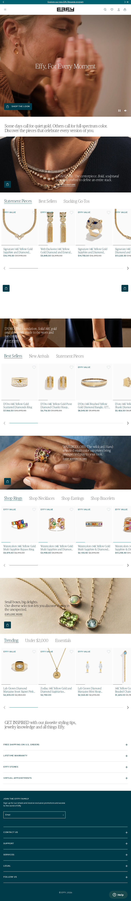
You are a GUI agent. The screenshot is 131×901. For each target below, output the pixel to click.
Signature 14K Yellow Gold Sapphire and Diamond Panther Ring (92, 250)
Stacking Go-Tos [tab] (77, 201)
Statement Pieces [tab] (18, 201)
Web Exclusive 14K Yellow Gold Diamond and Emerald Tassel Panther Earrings (56, 250)
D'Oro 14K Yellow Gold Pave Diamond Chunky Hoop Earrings (56, 405)
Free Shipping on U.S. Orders (21, 744)
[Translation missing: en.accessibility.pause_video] (119, 111)
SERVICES (8, 854)
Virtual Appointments (17, 778)
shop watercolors (75, 459)
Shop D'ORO (12, 341)
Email (7, 815)
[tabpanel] (66, 240)
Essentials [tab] (63, 640)
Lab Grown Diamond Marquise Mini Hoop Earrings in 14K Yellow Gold (93, 690)
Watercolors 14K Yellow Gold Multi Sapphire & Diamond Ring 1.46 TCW (94, 547)
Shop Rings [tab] (13, 498)
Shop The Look (21, 106)
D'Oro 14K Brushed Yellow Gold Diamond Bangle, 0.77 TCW (93, 405)
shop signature (66, 184)
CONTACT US (10, 832)
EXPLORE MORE (14, 614)
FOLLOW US (10, 877)
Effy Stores (10, 767)
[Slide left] (4, 268)
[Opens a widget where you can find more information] (118, 895)
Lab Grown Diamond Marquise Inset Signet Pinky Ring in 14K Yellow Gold (19, 690)
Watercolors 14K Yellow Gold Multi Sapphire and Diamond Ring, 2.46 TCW (57, 547)
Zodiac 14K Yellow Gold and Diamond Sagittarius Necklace (56, 690)
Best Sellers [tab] (48, 201)
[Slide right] (128, 268)
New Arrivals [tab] (39, 356)
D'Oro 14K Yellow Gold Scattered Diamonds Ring (17, 405)
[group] (65, 2)
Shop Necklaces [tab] (42, 498)
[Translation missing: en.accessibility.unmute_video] (125, 111)
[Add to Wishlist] (34, 212)
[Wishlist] (112, 9)
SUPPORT (8, 843)
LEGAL (7, 866)
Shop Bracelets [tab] (103, 498)
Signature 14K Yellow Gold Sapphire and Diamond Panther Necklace (18, 250)
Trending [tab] (11, 640)
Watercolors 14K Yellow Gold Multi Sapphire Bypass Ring (19, 547)
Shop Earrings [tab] (73, 498)
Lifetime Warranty (15, 755)
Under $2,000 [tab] (36, 640)
